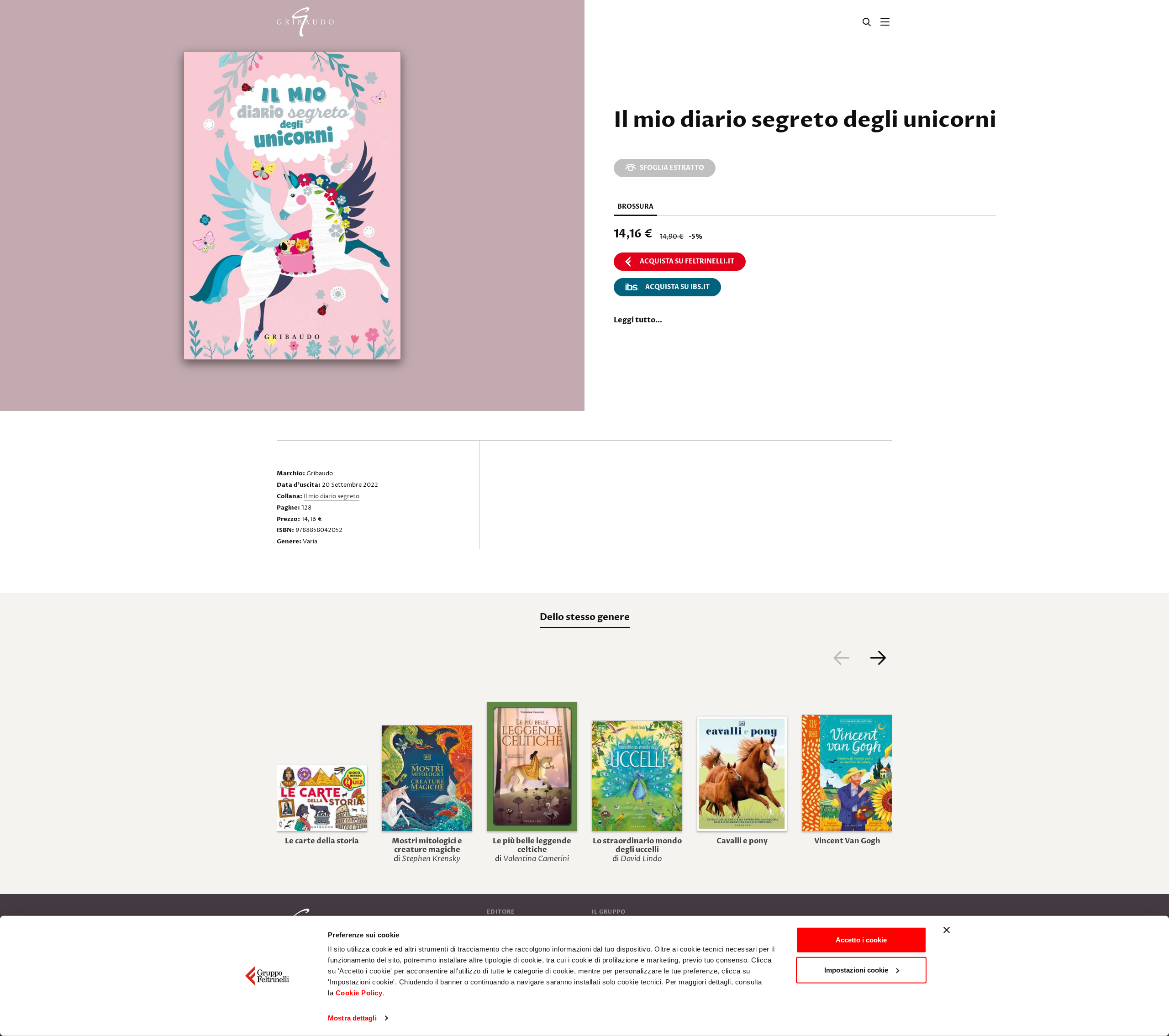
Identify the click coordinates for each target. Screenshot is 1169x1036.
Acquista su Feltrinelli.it (687, 261)
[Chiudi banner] (946, 930)
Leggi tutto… (638, 320)
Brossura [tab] (635, 206)
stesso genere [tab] (585, 617)
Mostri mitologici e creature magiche (427, 845)
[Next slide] (877, 657)
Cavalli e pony (742, 841)
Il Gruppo (609, 911)
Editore (501, 911)
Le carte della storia (322, 841)
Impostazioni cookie (856, 969)
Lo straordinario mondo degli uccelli (637, 845)
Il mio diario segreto (331, 496)
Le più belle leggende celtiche (532, 845)
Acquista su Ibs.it (677, 287)
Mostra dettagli (352, 1018)
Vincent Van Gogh (847, 841)
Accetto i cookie (861, 940)
